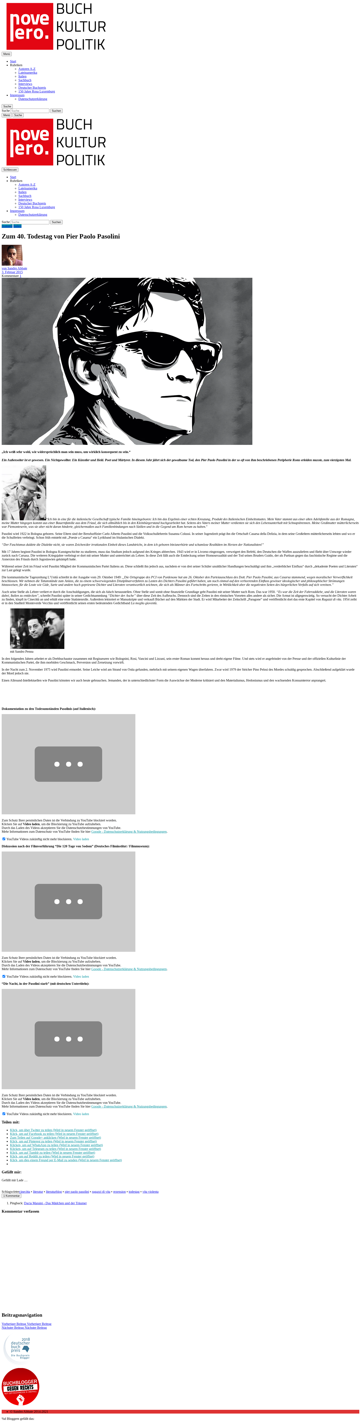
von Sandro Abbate (14, 268)
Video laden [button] (81, 839)
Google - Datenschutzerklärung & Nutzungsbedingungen (129, 831)
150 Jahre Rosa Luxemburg (36, 91)
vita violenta (150, 1191)
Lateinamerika (27, 72)
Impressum (17, 95)
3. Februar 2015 (12, 272)
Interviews (25, 84)
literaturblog (54, 1191)
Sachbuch (24, 80)
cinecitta (24, 1191)
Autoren (7, 226)
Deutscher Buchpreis (32, 87)
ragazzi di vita (101, 1191)
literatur (38, 1191)
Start (13, 61)
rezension (119, 1191)
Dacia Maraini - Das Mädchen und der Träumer (55, 1203)
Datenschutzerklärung (32, 99)
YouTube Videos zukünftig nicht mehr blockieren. (39, 839)
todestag (134, 1191)
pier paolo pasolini (77, 1191)
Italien (22, 76)
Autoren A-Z (27, 69)
